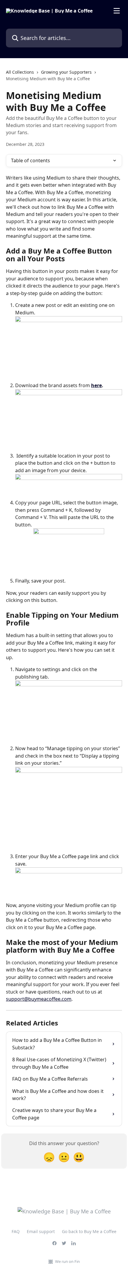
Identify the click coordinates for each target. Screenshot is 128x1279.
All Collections (20, 72)
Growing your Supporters (66, 72)
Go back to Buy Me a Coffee (89, 1231)
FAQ (16, 1231)
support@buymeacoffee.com (38, 999)
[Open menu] (116, 10)
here (96, 385)
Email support (41, 1231)
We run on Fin (67, 1261)
